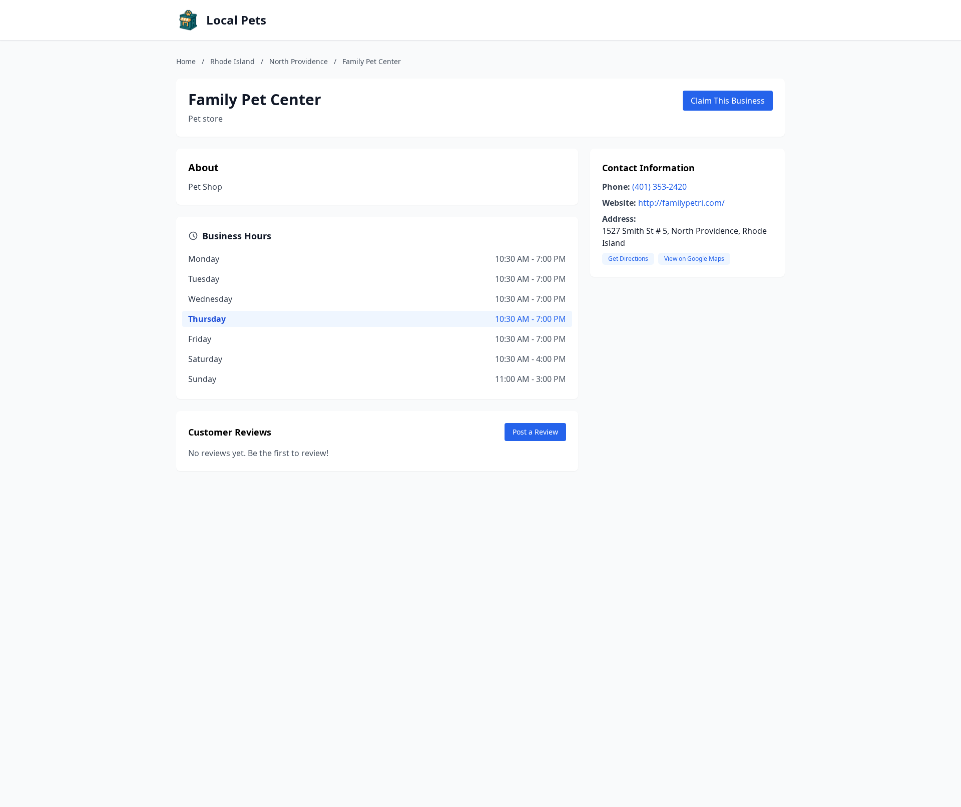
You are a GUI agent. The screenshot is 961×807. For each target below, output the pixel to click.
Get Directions (628, 258)
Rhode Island (232, 61)
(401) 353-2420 (659, 186)
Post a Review (535, 432)
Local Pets (236, 20)
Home (186, 61)
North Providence (298, 61)
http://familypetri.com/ (681, 202)
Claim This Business (728, 100)
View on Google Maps (694, 258)
